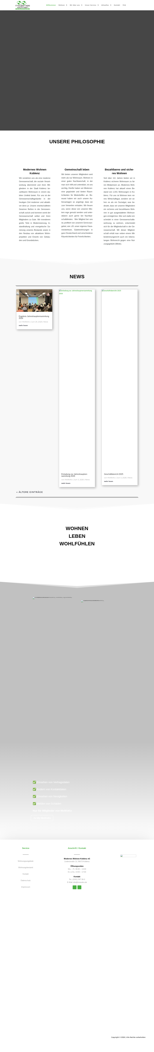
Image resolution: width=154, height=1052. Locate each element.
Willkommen (51, 5)
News (45, 322)
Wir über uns (75, 5)
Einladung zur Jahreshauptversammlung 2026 (74, 475)
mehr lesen (23, 325)
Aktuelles (105, 5)
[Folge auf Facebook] (79, 887)
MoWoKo (26, 322)
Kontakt (117, 5)
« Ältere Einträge (29, 492)
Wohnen (61, 5)
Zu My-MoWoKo (42, 818)
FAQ (124, 5)
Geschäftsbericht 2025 (113, 474)
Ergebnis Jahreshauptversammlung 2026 (34, 317)
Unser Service (90, 5)
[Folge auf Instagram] (75, 887)
